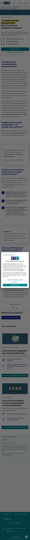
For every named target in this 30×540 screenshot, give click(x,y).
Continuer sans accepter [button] (9, 254)
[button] (15, 285)
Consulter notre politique (15, 279)
